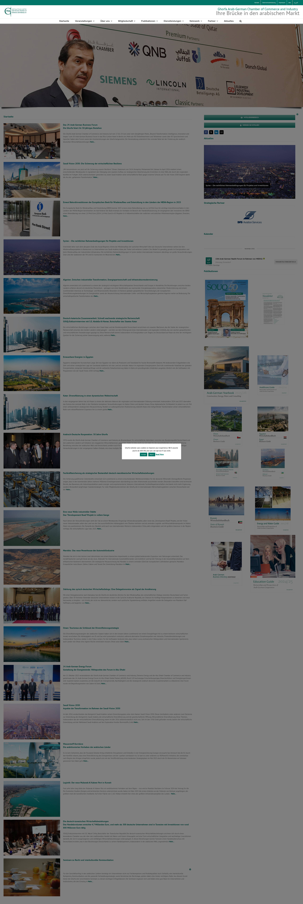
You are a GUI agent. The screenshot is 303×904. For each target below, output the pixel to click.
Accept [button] (143, 454)
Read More (160, 454)
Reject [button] (152, 454)
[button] (240, 21)
